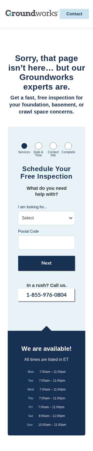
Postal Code (28, 231)
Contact (74, 14)
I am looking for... (32, 207)
